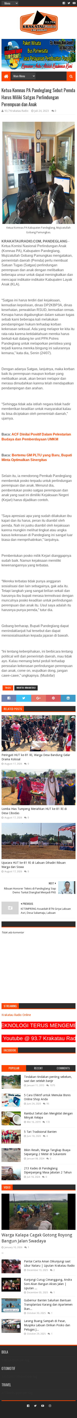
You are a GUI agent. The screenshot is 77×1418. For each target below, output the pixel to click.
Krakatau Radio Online (16, 1015)
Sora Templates (32, 1413)
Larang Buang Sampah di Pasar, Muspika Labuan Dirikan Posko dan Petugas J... (47, 1325)
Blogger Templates (57, 1413)
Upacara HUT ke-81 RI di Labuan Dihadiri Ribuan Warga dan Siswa (33, 865)
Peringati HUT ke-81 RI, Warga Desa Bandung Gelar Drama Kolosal (35, 757)
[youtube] (74, 3)
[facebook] (64, 3)
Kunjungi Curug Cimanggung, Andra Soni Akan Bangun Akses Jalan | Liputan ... (48, 1284)
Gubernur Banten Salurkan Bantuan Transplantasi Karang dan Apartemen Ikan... (48, 1304)
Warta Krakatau (26, 688)
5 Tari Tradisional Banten (40, 1131)
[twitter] (69, 3)
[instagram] (49, 1406)
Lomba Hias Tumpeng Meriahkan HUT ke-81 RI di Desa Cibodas (34, 811)
